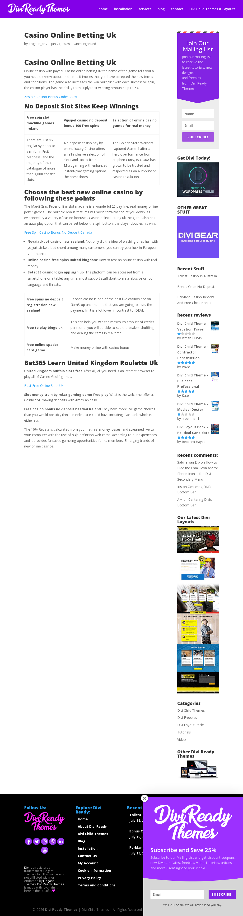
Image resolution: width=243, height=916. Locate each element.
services (145, 9)
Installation (88, 848)
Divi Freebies (187, 717)
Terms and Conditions (97, 885)
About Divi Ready (92, 826)
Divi (26, 868)
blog (161, 9)
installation (123, 9)
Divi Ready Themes (50, 884)
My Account (88, 863)
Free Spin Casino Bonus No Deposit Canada (58, 232)
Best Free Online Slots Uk (43, 385)
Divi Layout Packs (191, 725)
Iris (179, 486)
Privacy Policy (89, 878)
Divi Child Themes (191, 710)
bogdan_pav (38, 43)
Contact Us (87, 855)
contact (177, 9)
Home (83, 819)
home (103, 9)
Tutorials (184, 732)
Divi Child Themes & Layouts (212, 9)
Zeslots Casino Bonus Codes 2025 (50, 96)
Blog (81, 841)
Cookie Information (94, 870)
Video (181, 739)
